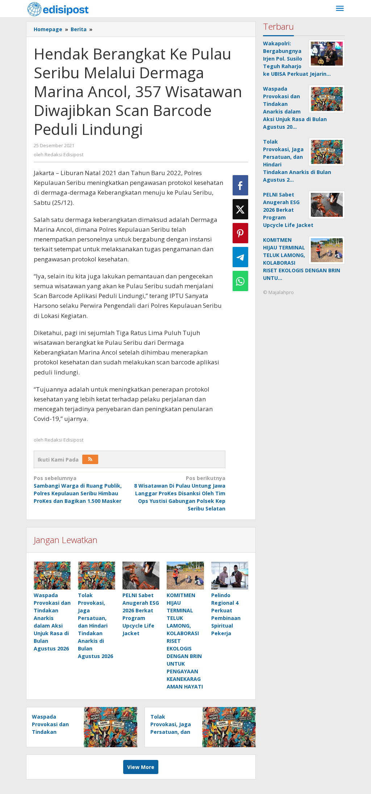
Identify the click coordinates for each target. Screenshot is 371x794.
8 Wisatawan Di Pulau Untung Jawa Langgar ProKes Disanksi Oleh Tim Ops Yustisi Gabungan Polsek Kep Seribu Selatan (179, 493)
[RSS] (90, 459)
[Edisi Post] (58, 8)
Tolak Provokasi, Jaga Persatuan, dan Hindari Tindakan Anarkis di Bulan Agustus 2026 (95, 625)
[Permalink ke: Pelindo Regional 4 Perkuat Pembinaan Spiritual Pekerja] (229, 576)
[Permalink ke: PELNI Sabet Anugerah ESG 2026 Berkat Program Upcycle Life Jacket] (140, 576)
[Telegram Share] (240, 257)
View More (140, 767)
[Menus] (340, 8)
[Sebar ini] (240, 185)
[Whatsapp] (240, 281)
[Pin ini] (240, 233)
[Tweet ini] (240, 209)
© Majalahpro (278, 292)
